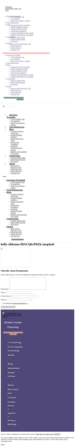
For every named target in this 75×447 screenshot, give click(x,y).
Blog (8, 25)
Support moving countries (20, 25)
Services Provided (13, 55)
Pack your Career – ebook (20, 21)
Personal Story (16, 46)
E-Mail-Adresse (6, 296)
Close (2, 444)
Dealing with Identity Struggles (22, 35)
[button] (26, 53)
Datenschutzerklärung (19, 303)
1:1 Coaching (15, 19)
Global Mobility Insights (19, 27)
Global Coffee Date (18, 37)
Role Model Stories (18, 39)
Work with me (16, 48)
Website (3, 300)
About (9, 86)
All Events (14, 41)
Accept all (57, 434)
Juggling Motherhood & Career (22, 33)
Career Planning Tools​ (19, 29)
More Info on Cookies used (44, 434)
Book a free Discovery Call (21, 44)
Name (3, 292)
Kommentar (5, 289)
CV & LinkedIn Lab (17, 17)
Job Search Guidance (18, 31)
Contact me (15, 50)
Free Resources (13, 23)
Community (11, 79)
